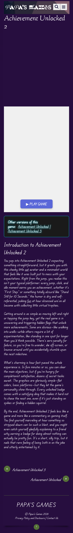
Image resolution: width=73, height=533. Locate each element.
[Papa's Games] (28, 7)
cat (27, 269)
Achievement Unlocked (33, 226)
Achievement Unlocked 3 (25, 231)
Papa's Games (35, 514)
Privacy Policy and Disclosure (30, 518)
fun (29, 301)
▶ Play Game (36, 204)
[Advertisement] (36, 68)
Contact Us (52, 518)
